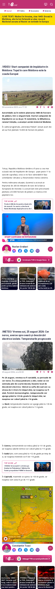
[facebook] (40, 107)
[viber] (52, 107)
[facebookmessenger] (37, 107)
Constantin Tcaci (21, 546)
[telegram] (48, 107)
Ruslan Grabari (20, 247)
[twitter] (44, 107)
